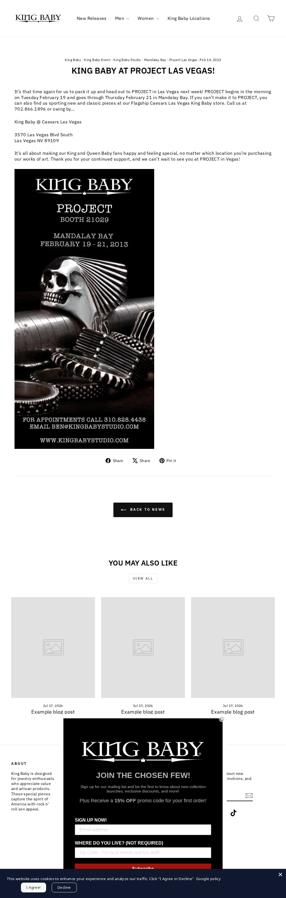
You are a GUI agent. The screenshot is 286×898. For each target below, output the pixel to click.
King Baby (73, 60)
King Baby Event (97, 60)
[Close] (280, 874)
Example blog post (53, 712)
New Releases (92, 18)
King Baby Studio (127, 60)
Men (120, 18)
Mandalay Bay (155, 60)
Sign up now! (91, 820)
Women (146, 18)
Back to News (146, 509)
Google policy (208, 878)
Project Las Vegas (183, 60)
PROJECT (214, 91)
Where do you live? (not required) (119, 843)
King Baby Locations (189, 18)
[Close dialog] (222, 719)
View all (143, 578)
